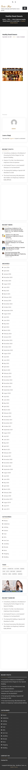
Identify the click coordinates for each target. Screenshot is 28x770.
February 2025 (7, 297)
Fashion (6, 530)
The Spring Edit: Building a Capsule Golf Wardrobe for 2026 (14, 171)
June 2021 (6, 439)
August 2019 (7, 502)
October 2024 (7, 307)
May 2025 (6, 290)
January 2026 (7, 274)
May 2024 (6, 323)
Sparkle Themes (14, 767)
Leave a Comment (21, 36)
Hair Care (6, 540)
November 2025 (8, 277)
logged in (12, 138)
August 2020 (7, 472)
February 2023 (7, 373)
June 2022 (6, 400)
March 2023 (7, 370)
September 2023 (8, 350)
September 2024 (8, 310)
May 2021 (6, 443)
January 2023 (7, 376)
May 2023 (6, 363)
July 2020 (6, 476)
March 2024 (7, 330)
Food (5, 534)
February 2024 (7, 333)
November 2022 (8, 383)
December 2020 (8, 459)
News (5, 550)
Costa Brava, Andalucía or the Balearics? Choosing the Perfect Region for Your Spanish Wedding (15, 155)
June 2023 (6, 360)
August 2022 (7, 393)
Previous (4, 114)
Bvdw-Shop (6, 6)
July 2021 (6, 436)
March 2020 (7, 489)
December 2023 (8, 340)
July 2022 (6, 396)
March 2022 (7, 410)
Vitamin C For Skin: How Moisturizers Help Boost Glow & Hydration (14, 161)
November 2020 (8, 462)
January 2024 (7, 337)
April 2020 (6, 486)
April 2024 (6, 327)
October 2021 (7, 426)
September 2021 (8, 429)
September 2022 (8, 390)
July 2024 (6, 317)
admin (14, 36)
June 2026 (6, 267)
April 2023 (6, 366)
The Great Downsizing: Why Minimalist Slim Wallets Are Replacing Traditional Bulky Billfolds (14, 178)
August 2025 (7, 284)
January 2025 (7, 300)
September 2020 (8, 469)
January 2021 (7, 456)
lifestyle (6, 547)
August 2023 (7, 353)
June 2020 (6, 479)
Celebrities (7, 524)
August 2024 (7, 313)
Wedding (6, 557)
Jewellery (6, 543)
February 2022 (7, 413)
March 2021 (7, 449)
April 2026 (6, 270)
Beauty (6, 520)
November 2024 (8, 304)
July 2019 (6, 506)
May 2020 (6, 482)
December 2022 (8, 380)
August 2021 (7, 433)
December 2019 (8, 499)
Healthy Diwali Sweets (9, 34)
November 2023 (8, 343)
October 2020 (7, 466)
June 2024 (6, 320)
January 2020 (7, 496)
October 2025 (7, 280)
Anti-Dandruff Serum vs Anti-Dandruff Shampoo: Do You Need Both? (14, 166)
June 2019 (6, 509)
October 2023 (7, 347)
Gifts (5, 537)
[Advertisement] (14, 52)
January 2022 (7, 416)
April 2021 (6, 446)
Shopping (6, 553)
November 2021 (8, 423)
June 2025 (6, 287)
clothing (6, 527)
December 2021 (8, 419)
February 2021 (7, 453)
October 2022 (7, 386)
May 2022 (6, 403)
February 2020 (7, 492)
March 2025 (7, 294)
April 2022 (6, 406)
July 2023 (6, 357)
